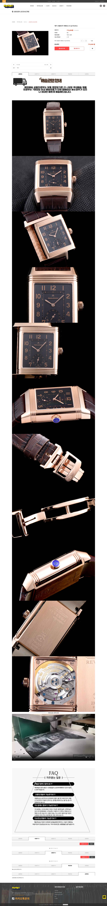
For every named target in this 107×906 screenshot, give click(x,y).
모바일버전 (65, 904)
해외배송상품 (40, 6)
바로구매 (62, 48)
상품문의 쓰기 (84, 857)
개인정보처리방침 (58, 892)
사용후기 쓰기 (84, 844)
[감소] (82, 41)
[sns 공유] (50, 67)
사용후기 (37, 74)
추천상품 (53, 1)
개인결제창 (68, 6)
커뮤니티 (8, 1)
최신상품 (57, 1)
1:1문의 (47, 6)
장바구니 (77, 48)
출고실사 (54, 6)
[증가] (86, 41)
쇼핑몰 (4, 1)
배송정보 (70, 74)
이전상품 (18, 64)
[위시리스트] (92, 48)
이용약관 (56, 890)
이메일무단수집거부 (58, 894)
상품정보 (20, 74)
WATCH (25, 22)
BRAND (32, 6)
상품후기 (61, 6)
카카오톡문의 (21, 898)
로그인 (97, 1)
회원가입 (102, 1)
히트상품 (49, 1)
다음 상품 (46, 64)
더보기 (91, 844)
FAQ (55, 896)
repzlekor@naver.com (19, 895)
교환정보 (87, 74)
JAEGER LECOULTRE (33, 22)
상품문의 (53, 74)
